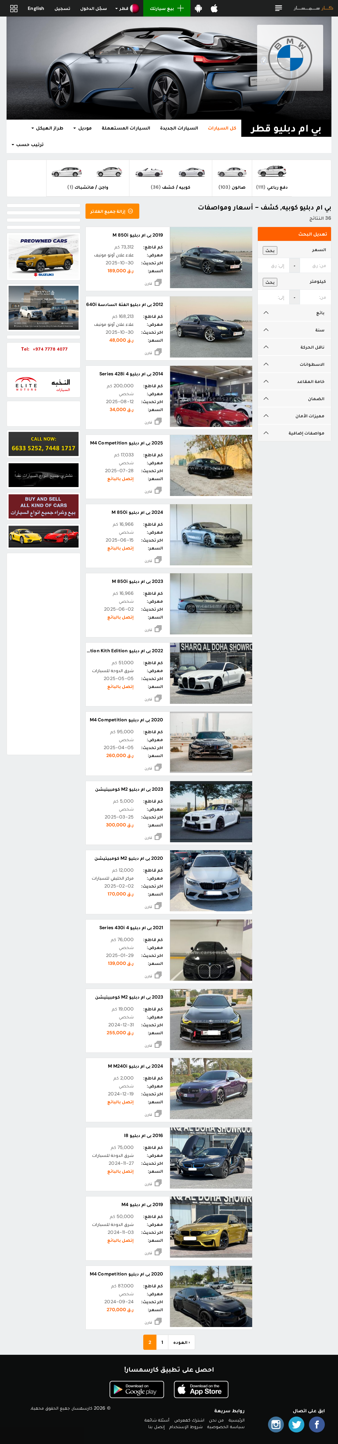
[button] (278, 8)
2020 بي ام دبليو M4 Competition (126, 720)
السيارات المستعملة (126, 128)
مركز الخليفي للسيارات (113, 878)
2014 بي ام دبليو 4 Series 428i (131, 374)
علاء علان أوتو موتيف (114, 255)
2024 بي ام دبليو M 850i (137, 512)
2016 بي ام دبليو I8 (143, 1135)
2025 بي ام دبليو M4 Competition (126, 443)
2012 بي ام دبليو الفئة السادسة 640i (124, 304)
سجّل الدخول (93, 8)
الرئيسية (237, 1420)
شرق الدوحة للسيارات (113, 670)
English (36, 8)
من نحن (216, 1420)
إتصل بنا (156, 1426)
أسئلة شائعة (157, 1420)
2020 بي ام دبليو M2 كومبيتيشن (128, 858)
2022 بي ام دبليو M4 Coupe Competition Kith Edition (104, 651)
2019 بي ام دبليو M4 (142, 1204)
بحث (270, 250)
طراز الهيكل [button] (49, 128)
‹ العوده (181, 1342)
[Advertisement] (44, 654)
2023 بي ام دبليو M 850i (137, 581)
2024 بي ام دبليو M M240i (135, 1066)
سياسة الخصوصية (225, 1426)
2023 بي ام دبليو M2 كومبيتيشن (129, 789)
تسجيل (62, 8)
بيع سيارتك (162, 8)
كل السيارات (222, 128)
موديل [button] (84, 128)
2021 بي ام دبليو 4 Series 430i (131, 928)
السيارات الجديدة (179, 128)
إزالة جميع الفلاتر (108, 211)
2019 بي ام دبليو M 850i (138, 235)
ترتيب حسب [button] (29, 144)
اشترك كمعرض (189, 1420)
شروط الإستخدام (186, 1426)
